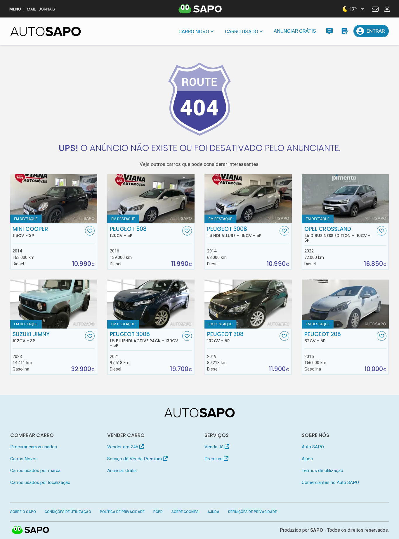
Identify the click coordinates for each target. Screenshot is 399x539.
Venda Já (214, 447)
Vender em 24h (123, 447)
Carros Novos (24, 458)
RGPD (158, 512)
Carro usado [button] (241, 31)
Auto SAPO (313, 447)
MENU (15, 9)
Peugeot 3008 (234, 232)
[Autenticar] (375, 10)
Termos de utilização (322, 470)
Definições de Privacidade (252, 512)
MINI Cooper (30, 232)
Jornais (47, 9)
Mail (31, 9)
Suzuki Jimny (31, 337)
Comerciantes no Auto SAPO (330, 482)
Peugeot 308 (225, 337)
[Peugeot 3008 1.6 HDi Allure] (248, 198)
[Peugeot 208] (345, 304)
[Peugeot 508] (150, 198)
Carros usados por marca (35, 470)
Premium (214, 458)
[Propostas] (344, 31)
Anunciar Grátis (295, 31)
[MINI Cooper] (53, 198)
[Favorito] (90, 231)
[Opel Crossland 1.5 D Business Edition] (345, 198)
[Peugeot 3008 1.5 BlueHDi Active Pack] (150, 304)
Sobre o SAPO (23, 512)
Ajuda (307, 458)
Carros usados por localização (40, 482)
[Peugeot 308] (248, 304)
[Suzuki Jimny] (53, 304)
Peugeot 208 (322, 337)
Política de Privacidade (122, 512)
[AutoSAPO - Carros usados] (45, 31)
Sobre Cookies (185, 512)
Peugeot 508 (128, 232)
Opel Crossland (337, 234)
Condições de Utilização (68, 512)
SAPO (30, 530)
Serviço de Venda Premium (135, 458)
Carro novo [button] (193, 31)
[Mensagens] (329, 31)
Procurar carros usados (33, 447)
